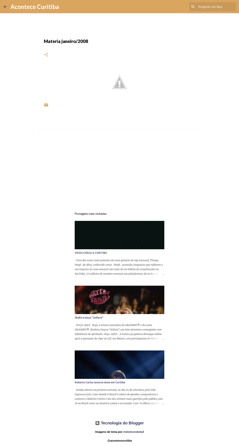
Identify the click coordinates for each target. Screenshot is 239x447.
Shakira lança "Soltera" (89, 317)
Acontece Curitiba (34, 6)
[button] (46, 55)
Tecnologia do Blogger (122, 423)
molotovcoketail (133, 431)
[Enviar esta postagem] (46, 106)
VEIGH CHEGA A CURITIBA (91, 252)
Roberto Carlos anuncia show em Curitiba (100, 382)
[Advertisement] (119, 173)
